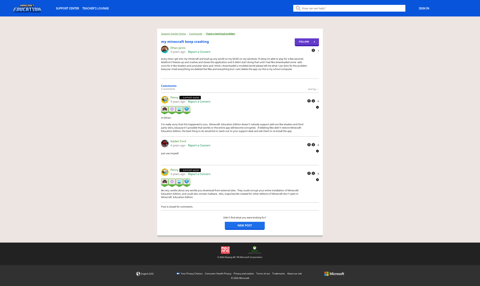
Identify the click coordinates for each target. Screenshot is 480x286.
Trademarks (278, 273)
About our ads (294, 273)
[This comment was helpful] (309, 101)
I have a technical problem (220, 33)
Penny (174, 97)
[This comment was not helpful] (313, 101)
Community (195, 33)
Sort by (312, 89)
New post (245, 225)
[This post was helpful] (313, 50)
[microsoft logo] (334, 273)
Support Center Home (173, 33)
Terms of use (263, 273)
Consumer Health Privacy (218, 273)
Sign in (424, 8)
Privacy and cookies (244, 273)
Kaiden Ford (178, 141)
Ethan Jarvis (177, 48)
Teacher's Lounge (95, 8)
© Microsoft (240, 278)
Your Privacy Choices (192, 273)
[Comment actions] (317, 107)
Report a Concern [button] (199, 52)
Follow (304, 41)
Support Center (67, 8)
